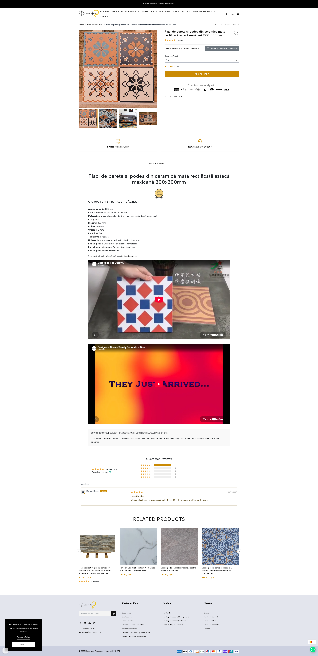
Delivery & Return (173, 48)
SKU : (167, 96)
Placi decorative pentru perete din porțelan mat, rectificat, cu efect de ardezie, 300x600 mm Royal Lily (95, 571)
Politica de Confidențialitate (133, 625)
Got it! (23, 645)
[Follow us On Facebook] (80, 623)
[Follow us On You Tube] (89, 623)
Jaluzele (144, 11)
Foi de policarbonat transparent (176, 617)
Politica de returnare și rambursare (136, 633)
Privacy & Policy (23, 637)
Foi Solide (167, 613)
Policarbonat (179, 11)
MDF (161, 11)
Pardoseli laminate (211, 625)
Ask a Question (191, 48)
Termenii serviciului (129, 629)
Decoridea (89, 651)
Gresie (206, 613)
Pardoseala (105, 11)
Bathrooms (117, 11)
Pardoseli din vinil (211, 617)
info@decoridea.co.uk (92, 632)
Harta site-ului (127, 621)
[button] (170, 40)
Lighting (153, 11)
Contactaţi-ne (127, 617)
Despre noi (126, 613)
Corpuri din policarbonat (173, 625)
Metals (168, 11)
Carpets (207, 629)
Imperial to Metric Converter (224, 48)
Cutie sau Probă (171, 56)
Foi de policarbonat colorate (174, 621)
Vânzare (104, 16)
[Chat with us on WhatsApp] (313, 649)
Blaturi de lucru (132, 11)
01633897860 (88, 628)
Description (156, 163)
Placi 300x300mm (95, 25)
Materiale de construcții (204, 11)
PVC (189, 11)
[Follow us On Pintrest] (85, 623)
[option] (118, 69)
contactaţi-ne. (131, 256)
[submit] (113, 613)
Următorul (231, 24)
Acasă (81, 25)
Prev (220, 24)
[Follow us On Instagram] (94, 623)
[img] (137, 492)
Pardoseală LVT (210, 621)
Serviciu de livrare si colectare (134, 637)
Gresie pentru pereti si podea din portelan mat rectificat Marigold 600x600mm (217, 571)
